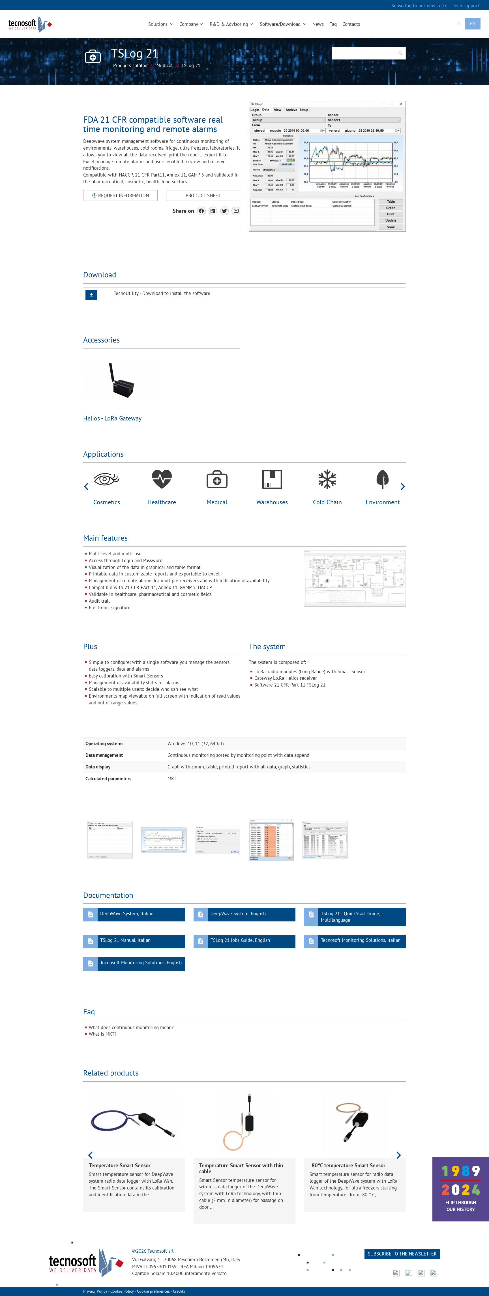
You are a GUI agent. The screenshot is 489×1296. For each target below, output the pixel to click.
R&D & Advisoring (229, 24)
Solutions (158, 24)
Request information (123, 195)
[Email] (235, 211)
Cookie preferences (153, 1291)
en (473, 23)
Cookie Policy (122, 1291)
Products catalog (130, 65)
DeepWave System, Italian (126, 913)
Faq (333, 24)
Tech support (466, 6)
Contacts (351, 24)
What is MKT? (102, 1034)
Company (189, 24)
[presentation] (86, 486)
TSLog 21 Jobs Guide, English (240, 940)
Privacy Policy (95, 1291)
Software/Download (281, 24)
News (318, 24)
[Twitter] (224, 211)
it (458, 23)
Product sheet (203, 195)
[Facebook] (201, 211)
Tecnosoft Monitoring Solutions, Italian (360, 940)
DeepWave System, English (238, 913)
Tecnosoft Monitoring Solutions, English (141, 962)
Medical (164, 65)
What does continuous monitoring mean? (131, 1027)
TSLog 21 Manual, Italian (125, 940)
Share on (183, 210)
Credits (179, 1291)
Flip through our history (460, 1205)
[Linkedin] (213, 211)
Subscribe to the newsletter (402, 1254)
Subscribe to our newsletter (420, 6)
